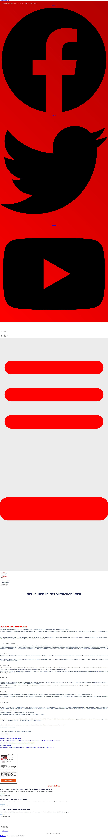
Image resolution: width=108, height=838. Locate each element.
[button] (54, 454)
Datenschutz (5, 827)
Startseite (3, 836)
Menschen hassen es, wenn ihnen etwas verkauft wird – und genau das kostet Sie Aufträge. (26, 789)
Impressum (5, 826)
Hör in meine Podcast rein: (5, 745)
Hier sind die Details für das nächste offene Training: (10, 738)
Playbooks (5, 335)
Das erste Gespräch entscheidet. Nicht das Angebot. (15, 809)
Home (4, 331)
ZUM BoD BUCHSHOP (8, 780)
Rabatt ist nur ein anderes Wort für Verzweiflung (14, 799)
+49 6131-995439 (21, 3)
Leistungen (5, 332)
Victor (4, 336)
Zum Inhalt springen (4, 0)
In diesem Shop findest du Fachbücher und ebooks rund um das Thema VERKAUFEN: (17, 742)
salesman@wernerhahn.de (31, 3)
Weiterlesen (2, 793)
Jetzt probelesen (10, 761)
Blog (4, 334)
